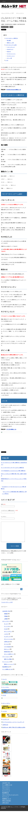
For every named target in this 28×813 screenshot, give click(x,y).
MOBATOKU (7, 653)
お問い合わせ (5, 804)
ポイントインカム (8, 641)
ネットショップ (6, 663)
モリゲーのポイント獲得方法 (11, 40)
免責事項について (6, 800)
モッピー (6, 625)
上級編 (5, 620)
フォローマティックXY (7, 604)
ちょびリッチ (7, 638)
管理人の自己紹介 (6, 802)
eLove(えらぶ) (10, 51)
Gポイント (6, 651)
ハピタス (6, 636)
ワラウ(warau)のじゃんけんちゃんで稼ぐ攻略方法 (13, 472)
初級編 (5, 615)
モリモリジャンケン (11, 55)
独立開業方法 (5, 668)
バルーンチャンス (11, 49)
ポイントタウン (8, 633)
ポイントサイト (4, 28)
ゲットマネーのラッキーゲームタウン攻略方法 (12, 469)
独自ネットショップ (9, 666)
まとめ (6, 62)
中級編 (5, 618)
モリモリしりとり (11, 57)
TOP (8, 13)
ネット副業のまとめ (7, 671)
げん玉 (11, 28)
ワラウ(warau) (7, 648)
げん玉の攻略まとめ (11, 431)
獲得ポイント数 (10, 44)
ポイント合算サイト (9, 656)
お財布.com (7, 643)
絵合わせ (9, 53)
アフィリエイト (6, 658)
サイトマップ (5, 798)
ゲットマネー (7, 628)
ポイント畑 (9, 60)
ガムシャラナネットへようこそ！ (10, 796)
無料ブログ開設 (8, 661)
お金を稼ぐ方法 (6, 613)
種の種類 (9, 42)
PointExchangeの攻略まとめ (13, 91)
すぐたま (6, 646)
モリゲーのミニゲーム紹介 (11, 46)
